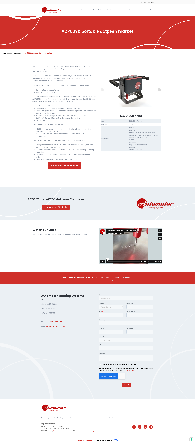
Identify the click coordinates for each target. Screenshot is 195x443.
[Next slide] (159, 89)
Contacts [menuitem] (112, 418)
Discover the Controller (56, 207)
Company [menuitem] (45, 418)
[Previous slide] (102, 89)
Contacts (143, 10)
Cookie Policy (89, 431)
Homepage (7, 53)
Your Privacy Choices (104, 440)
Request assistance (147, 2)
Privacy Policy (78, 431)
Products (110, 10)
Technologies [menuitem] (59, 418)
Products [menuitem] (73, 418)
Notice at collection (84, 440)
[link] (52, 10)
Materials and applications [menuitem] (93, 418)
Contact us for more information (64, 165)
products (17, 53)
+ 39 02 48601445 (54, 322)
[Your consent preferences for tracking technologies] (191, 439)
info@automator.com (55, 326)
